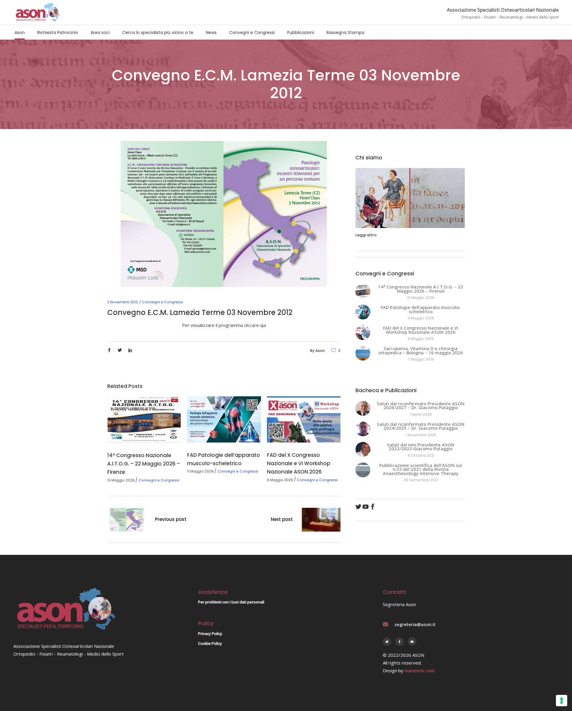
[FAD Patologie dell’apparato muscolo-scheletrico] (224, 419)
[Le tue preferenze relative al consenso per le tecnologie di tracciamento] (561, 700)
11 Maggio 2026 (200, 471)
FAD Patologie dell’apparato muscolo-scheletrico (421, 309)
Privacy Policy (210, 633)
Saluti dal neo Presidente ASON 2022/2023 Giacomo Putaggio (420, 447)
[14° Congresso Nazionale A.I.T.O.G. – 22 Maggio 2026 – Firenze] (144, 419)
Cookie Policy (210, 643)
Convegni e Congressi (162, 302)
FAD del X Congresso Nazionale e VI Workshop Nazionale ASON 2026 (298, 463)
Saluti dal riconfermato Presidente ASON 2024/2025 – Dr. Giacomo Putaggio (420, 426)
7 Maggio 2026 (421, 359)
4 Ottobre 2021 (420, 455)
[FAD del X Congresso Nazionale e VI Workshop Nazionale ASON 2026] (304, 419)
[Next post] (321, 521)
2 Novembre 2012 (122, 302)
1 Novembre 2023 (420, 434)
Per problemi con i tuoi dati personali (231, 602)
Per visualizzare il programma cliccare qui (224, 325)
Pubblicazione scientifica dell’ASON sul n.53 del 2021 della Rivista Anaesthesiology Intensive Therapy (420, 469)
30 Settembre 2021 (421, 479)
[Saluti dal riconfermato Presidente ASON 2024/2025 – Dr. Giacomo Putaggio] (362, 428)
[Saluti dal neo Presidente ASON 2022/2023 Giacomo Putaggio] (362, 449)
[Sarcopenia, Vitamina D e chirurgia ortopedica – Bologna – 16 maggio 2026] (362, 353)
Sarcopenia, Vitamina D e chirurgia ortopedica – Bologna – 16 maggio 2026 (420, 350)
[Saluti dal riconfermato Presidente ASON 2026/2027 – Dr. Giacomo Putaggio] (362, 408)
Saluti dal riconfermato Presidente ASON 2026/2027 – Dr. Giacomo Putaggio (420, 405)
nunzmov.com (420, 670)
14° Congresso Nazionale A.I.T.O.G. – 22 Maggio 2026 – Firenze (143, 464)
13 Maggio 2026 (121, 480)
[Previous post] (126, 521)
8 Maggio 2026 (280, 479)
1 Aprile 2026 (421, 414)
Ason (320, 350)
